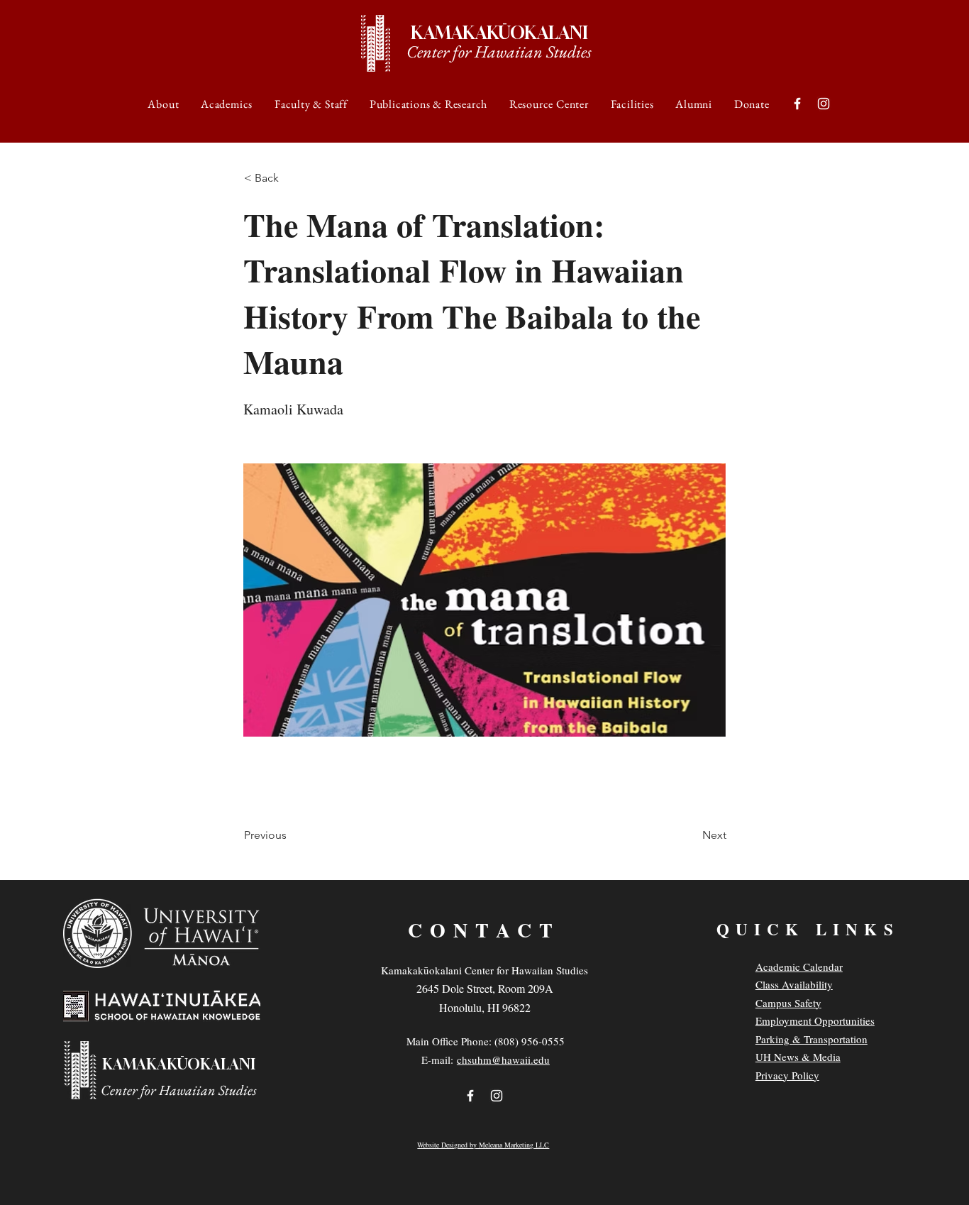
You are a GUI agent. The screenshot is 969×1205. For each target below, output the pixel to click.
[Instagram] (823, 103)
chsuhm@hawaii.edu (503, 1059)
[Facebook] (797, 103)
